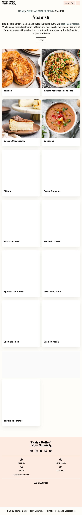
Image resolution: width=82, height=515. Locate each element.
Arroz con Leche (52, 291)
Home (21, 11)
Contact (61, 470)
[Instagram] (36, 450)
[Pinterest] (31, 450)
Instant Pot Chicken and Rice (58, 91)
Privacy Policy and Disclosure (61, 511)
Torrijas (8, 91)
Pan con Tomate (52, 241)
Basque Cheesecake (14, 141)
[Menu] (78, 3)
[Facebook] (41, 450)
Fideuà (7, 191)
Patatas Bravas (11, 241)
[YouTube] (50, 450)
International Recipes (39, 11)
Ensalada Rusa (11, 342)
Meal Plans (61, 463)
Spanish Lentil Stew (14, 291)
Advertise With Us (21, 475)
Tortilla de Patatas (70, 24)
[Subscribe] (45, 450)
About (21, 470)
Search (67, 3)
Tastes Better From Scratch (12, 3)
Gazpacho (49, 141)
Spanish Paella (51, 342)
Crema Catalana (52, 191)
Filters (42, 40)
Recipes (21, 463)
